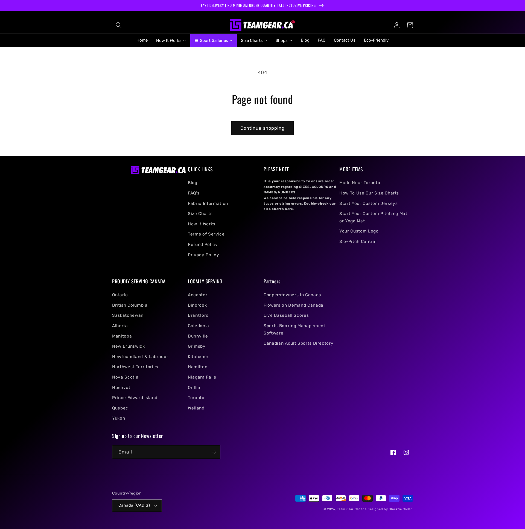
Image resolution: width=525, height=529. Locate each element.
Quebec (120, 408)
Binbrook (197, 305)
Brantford (198, 315)
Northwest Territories (135, 366)
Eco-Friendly (376, 40)
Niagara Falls (202, 377)
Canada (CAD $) (134, 505)
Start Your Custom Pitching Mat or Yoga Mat (373, 217)
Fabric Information (208, 203)
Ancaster (197, 294)
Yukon (118, 418)
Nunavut (121, 387)
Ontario (120, 294)
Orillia (194, 387)
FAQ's (193, 193)
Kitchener (198, 356)
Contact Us (344, 40)
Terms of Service (206, 234)
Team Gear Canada (351, 509)
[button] (118, 25)
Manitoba (122, 336)
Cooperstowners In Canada (292, 294)
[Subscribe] (213, 452)
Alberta (120, 325)
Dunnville (198, 336)
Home (142, 40)
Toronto (196, 397)
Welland (196, 408)
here (289, 209)
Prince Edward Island (134, 397)
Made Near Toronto (359, 182)
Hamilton (197, 366)
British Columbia (130, 305)
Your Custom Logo (359, 231)
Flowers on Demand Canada (293, 305)
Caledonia (198, 325)
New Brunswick (128, 346)
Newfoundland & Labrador (140, 356)
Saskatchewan (128, 315)
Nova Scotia (125, 377)
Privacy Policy (203, 254)
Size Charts (200, 213)
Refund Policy (203, 244)
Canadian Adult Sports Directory (298, 343)
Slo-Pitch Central (358, 241)
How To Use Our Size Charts (369, 193)
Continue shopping (262, 128)
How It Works (201, 224)
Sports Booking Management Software (294, 329)
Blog (305, 40)
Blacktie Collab (401, 509)
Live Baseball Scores (286, 315)
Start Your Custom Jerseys (368, 203)
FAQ (321, 40)
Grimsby (197, 346)
